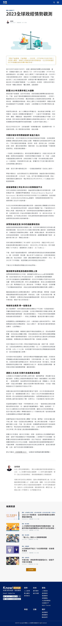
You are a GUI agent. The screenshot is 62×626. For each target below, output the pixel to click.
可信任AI (53, 512)
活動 (35, 609)
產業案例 (27, 557)
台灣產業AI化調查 (29, 512)
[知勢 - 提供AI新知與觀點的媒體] (12, 589)
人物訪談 (45, 591)
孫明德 (11, 21)
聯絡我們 (45, 617)
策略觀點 (45, 598)
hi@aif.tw (11, 593)
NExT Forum (46, 605)
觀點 (7, 10)
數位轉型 (27, 523)
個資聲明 (45, 612)
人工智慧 (27, 591)
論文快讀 (36, 593)
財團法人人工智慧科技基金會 (13, 599)
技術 (35, 588)
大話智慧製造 (46, 600)
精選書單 (27, 546)
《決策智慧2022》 (20, 452)
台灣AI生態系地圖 (46, 512)
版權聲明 (45, 615)
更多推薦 (30, 569)
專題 (26, 609)
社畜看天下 (11, 10)
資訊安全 (27, 596)
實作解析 (36, 591)
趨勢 (26, 588)
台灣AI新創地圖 (37, 512)
